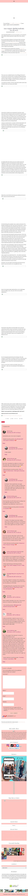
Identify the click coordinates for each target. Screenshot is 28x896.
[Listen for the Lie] (20, 855)
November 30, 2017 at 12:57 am (14, 497)
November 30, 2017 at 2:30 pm (16, 449)
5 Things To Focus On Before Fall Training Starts (14, 840)
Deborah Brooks (10, 458)
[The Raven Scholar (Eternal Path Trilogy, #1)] (2, 859)
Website (5, 701)
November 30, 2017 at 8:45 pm (16, 516)
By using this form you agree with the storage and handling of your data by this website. (13, 709)
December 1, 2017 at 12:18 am (13, 615)
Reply (4, 443)
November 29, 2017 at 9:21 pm (14, 432)
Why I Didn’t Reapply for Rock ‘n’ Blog (15, 565)
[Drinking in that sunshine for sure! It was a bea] (7, 890)
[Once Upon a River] (10, 855)
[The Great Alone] (2, 855)
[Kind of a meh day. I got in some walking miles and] (21, 890)
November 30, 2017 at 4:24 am (14, 532)
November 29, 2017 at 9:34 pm (14, 460)
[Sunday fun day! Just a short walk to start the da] (26, 890)
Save (3, 421)
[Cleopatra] (13, 851)
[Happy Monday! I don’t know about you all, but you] (23, 890)
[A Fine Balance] (20, 851)
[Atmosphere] (10, 851)
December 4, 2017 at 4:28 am (14, 632)
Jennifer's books (14, 846)
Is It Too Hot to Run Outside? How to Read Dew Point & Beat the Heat (14, 836)
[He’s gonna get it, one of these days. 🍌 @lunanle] (15, 890)
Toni (8, 595)
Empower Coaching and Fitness (12, 42)
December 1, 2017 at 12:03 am (14, 597)
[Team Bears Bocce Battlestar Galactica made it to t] (1, 890)
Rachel (8, 431)
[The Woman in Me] (18, 855)
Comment (5, 674)
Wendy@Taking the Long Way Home (15, 573)
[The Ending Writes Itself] (23, 851)
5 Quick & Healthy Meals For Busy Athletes (14, 833)
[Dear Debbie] (18, 851)
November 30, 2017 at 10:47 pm (14, 576)
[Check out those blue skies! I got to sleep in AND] (18, 890)
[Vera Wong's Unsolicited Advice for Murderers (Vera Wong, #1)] (8, 855)
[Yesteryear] (5, 855)
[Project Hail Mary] (15, 851)
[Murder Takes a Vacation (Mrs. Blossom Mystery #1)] (5, 859)
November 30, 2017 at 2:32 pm (16, 480)
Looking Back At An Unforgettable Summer (14, 838)
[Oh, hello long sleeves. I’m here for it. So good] (12, 890)
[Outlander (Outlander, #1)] (15, 855)
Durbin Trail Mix (23, 52)
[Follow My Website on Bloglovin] (14, 748)
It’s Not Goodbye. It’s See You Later (13, 831)
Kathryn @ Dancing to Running (14, 551)
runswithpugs (12, 447)
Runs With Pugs (14, 10)
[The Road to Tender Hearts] (23, 855)
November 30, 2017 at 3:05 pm (14, 553)
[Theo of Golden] (2, 851)
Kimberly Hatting (11, 496)
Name (4, 690)
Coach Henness (10, 531)
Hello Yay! (23, 894)
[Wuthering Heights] (13, 855)
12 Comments (19, 32)
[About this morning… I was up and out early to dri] (9, 890)
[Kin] (8, 851)
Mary (8, 613)
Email (4, 696)
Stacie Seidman (10, 630)
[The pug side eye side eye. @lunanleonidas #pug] (4, 890)
